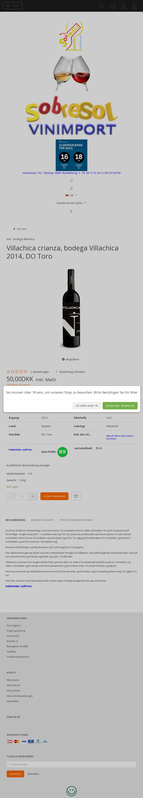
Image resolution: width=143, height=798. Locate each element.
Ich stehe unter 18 (87, 405)
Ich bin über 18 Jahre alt (120, 405)
